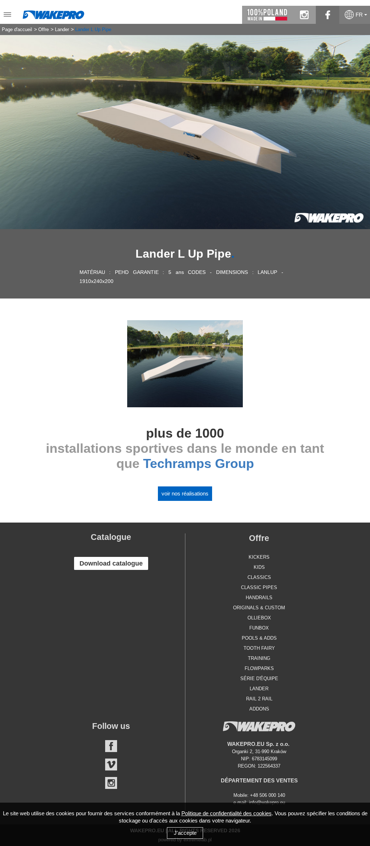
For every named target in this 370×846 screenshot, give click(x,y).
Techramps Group (198, 463)
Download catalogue (111, 563)
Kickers (259, 557)
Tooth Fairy (259, 648)
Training (259, 658)
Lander (62, 29)
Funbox (259, 628)
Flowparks (259, 668)
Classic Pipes (259, 587)
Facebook (111, 746)
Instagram (111, 783)
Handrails (259, 597)
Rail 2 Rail (259, 698)
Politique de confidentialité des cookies (226, 813)
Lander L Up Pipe (93, 29)
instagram (304, 15)
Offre (43, 29)
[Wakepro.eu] (53, 13)
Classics (259, 577)
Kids (259, 567)
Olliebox (259, 617)
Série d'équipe (259, 678)
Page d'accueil (17, 29)
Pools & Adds (259, 638)
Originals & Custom (259, 607)
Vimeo (111, 764)
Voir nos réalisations (185, 493)
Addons (259, 709)
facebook (327, 15)
